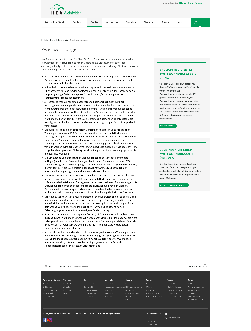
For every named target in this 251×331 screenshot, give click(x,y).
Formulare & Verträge (50, 290)
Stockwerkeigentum (195, 290)
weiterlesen (166, 126)
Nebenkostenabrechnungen (115, 287)
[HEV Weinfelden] (80, 9)
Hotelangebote (172, 293)
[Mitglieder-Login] (205, 22)
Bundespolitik (89, 284)
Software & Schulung (195, 299)
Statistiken (109, 293)
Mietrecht (108, 296)
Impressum (81, 313)
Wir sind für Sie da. (55, 22)
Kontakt (198, 3)
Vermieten (112, 22)
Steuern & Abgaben (132, 293)
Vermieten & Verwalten (196, 287)
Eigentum (131, 22)
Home (183, 3)
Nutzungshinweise (111, 313)
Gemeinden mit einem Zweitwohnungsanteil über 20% (177, 154)
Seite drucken (195, 266)
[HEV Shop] (195, 22)
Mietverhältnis (110, 284)
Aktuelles (66, 287)
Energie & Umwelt (90, 293)
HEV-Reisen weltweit (174, 290)
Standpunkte (89, 296)
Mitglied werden (171, 3)
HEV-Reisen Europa (174, 287)
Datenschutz (95, 313)
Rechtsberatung (48, 287)
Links (65, 293)
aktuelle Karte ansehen (172, 185)
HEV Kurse (191, 284)
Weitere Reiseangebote (175, 296)
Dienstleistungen (49, 284)
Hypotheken (130, 290)
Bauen (148, 284)
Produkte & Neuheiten (154, 296)
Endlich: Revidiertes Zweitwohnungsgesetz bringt (178, 74)
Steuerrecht (88, 287)
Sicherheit (150, 290)
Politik (94, 22)
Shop (190, 3)
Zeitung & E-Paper (49, 296)
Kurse (180, 22)
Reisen (165, 22)
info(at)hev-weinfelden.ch (178, 314)
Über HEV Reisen (173, 284)
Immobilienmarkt (59, 40)
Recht (128, 299)
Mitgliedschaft (48, 293)
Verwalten (108, 290)
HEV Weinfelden (69, 284)
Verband (78, 22)
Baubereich (130, 296)
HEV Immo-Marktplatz (134, 287)
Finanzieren (130, 284)
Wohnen (149, 22)
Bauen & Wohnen (194, 296)
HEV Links (67, 290)
